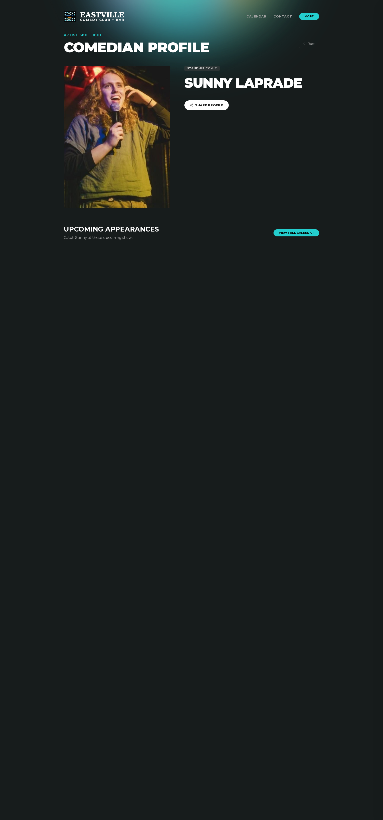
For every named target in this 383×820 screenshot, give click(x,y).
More (309, 16)
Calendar (256, 16)
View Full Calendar (296, 232)
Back (311, 44)
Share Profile (209, 105)
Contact (283, 16)
